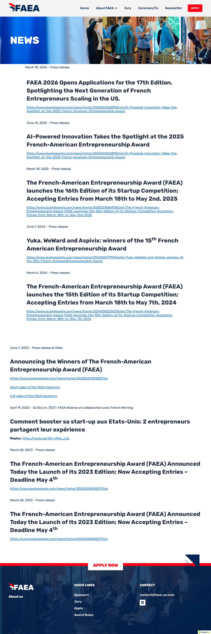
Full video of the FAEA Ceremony (33, 396)
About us (16, 596)
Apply (195, 8)
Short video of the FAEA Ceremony (35, 387)
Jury (127, 8)
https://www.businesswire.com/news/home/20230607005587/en (59, 378)
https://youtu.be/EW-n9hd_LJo (45, 438)
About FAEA (105, 8)
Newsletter (173, 8)
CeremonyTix (148, 8)
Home (84, 8)
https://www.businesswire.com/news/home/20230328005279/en (59, 489)
